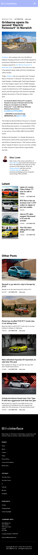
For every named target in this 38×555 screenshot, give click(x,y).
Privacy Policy (5, 459)
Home (3, 446)
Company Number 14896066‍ (10, 533)
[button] (34, 3)
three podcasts (14, 168)
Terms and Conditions (8, 462)
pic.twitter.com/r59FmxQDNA (13, 111)
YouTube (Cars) (6, 477)
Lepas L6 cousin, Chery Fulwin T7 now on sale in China (26, 190)
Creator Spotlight (6, 511)
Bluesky (4, 490)
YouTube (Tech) (6, 480)
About (3, 449)
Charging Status (6, 508)
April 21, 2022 (21, 116)
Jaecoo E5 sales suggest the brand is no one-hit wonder (27, 217)
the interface (14, 163)
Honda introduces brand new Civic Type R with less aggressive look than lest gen (19, 399)
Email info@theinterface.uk (9, 537)
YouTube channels (15, 170)
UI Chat (4, 505)
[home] (10, 3)
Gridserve (5, 57)
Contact (4, 452)
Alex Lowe (28, 19)
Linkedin (4, 487)
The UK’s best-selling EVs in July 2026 (27, 229)
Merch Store (5, 465)
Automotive (18, 19)
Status (3, 455)
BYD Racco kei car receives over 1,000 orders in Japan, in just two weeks (28, 203)
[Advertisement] (19, 12)
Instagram (4, 493)
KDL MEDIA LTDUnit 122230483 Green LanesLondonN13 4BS (6, 526)
